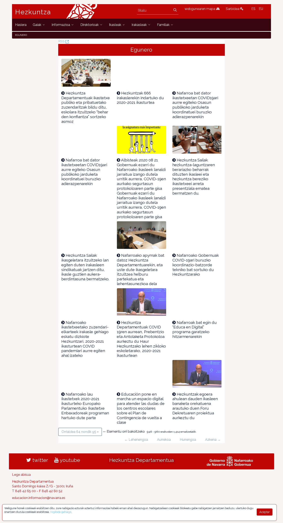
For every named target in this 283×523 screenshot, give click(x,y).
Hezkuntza (33, 12)
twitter (39, 460)
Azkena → (213, 440)
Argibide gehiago (60, 511)
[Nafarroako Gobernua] (230, 461)
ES (253, 9)
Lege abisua (21, 475)
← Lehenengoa (136, 440)
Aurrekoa (164, 440)
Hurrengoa (188, 440)
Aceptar (264, 512)
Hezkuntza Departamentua (141, 460)
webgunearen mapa (200, 9)
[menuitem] (21, 25)
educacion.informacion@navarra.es (38, 498)
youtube (69, 460)
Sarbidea (233, 9)
